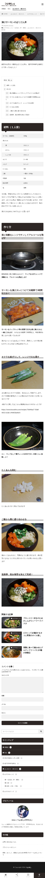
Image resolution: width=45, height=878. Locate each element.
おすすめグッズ (17, 647)
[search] (41, 731)
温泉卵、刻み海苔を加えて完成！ (18, 115)
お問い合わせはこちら (9, 842)
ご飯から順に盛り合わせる (16, 111)
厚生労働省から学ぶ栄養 (13, 758)
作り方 (7, 89)
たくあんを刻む (12, 107)
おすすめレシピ (32, 14)
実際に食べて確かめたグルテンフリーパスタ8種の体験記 (33, 650)
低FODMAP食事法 (11, 763)
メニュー (28, 876)
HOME (5, 14)
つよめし (29, 867)
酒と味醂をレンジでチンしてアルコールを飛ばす (23, 93)
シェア (16, 876)
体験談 (4, 9)
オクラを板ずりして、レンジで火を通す (20, 103)
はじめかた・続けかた (19, 9)
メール (4, 704)
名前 (3, 695)
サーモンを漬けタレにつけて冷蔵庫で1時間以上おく (23, 98)
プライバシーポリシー (9, 847)
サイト (4, 713)
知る (9, 9)
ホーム (5, 876)
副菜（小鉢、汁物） (13, 786)
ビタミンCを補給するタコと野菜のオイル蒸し (32, 634)
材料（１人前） (10, 85)
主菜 (9, 783)
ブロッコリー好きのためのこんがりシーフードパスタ (33, 620)
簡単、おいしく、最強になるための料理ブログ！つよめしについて (22, 854)
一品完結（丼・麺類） (20, 28)
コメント (5, 675)
